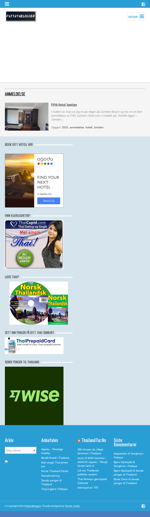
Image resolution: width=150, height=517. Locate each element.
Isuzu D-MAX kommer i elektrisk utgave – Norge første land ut (93, 461)
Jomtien (99, 127)
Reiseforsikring (50, 475)
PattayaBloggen (32, 506)
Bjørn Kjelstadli (123, 462)
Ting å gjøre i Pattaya (54, 489)
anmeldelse (77, 127)
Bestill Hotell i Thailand (55, 457)
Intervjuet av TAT (88, 487)
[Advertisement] (75, 53)
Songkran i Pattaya (125, 466)
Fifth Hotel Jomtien (64, 104)
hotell (89, 127)
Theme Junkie (72, 506)
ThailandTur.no (93, 439)
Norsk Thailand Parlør (54, 471)
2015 (65, 127)
